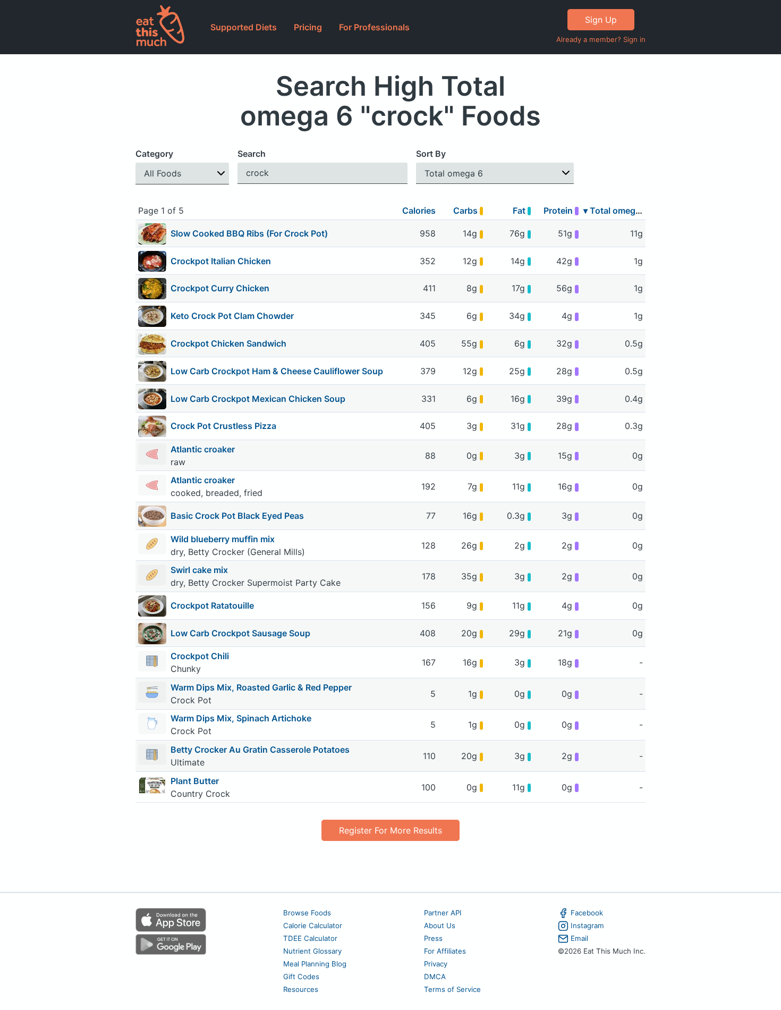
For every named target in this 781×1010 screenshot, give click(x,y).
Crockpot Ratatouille (212, 605)
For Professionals (374, 27)
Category (154, 153)
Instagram (587, 925)
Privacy (435, 964)
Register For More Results (390, 830)
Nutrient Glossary (312, 951)
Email (579, 938)
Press (433, 938)
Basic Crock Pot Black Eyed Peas (237, 515)
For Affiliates (445, 951)
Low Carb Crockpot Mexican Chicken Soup (258, 398)
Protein (559, 210)
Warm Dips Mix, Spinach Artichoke (241, 718)
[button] (182, 173)
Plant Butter (195, 781)
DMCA (435, 976)
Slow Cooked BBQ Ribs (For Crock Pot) (249, 233)
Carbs (466, 210)
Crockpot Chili (200, 656)
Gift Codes (301, 976)
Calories (419, 210)
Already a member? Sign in (601, 39)
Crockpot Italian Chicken (221, 261)
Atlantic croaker (204, 449)
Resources (300, 989)
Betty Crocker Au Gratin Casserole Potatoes (260, 749)
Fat (520, 210)
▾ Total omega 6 (615, 210)
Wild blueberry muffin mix (224, 539)
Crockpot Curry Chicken (220, 288)
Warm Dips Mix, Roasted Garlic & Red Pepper (261, 687)
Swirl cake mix (200, 570)
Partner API (443, 912)
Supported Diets (243, 27)
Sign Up (601, 19)
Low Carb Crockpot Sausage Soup (240, 633)
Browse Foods (307, 912)
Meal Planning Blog (314, 964)
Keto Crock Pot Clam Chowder (232, 315)
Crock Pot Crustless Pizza (223, 425)
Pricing (308, 27)
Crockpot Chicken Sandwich (228, 343)
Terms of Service (452, 989)
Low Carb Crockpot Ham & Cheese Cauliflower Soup (277, 371)
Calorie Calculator (312, 925)
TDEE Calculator (310, 938)
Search (251, 153)
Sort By (431, 153)
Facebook (587, 912)
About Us (439, 925)
